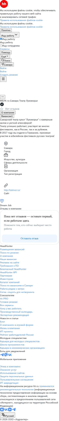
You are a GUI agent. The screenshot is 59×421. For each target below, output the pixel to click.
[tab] (8, 112)
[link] (6, 60)
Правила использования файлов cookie (21, 26)
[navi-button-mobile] (3, 79)
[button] (3, 68)
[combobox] (7, 415)
